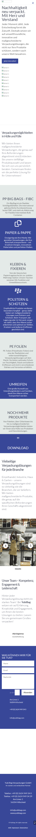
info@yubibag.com (17, 718)
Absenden (28, 692)
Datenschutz (24, 828)
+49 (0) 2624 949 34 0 (18, 709)
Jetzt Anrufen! (10, 61)
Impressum (15, 828)
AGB (9, 828)
